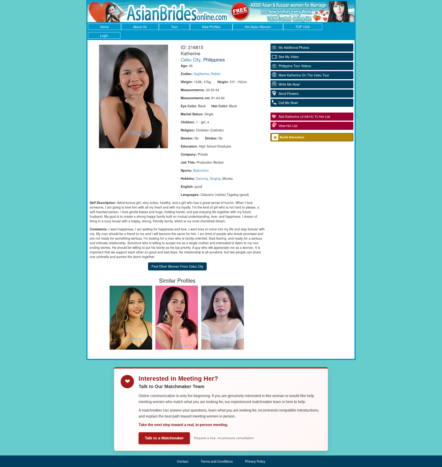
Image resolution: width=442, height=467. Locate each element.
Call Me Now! (288, 102)
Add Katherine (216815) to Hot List (304, 116)
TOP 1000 (302, 26)
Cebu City (191, 59)
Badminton (201, 170)
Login (104, 35)
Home (104, 26)
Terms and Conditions (217, 461)
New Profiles (211, 26)
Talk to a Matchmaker (164, 438)
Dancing (202, 178)
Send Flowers (289, 93)
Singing (215, 178)
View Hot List (288, 125)
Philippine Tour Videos (295, 66)
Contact (182, 461)
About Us (140, 26)
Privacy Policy (255, 461)
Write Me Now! (289, 84)
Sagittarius (201, 73)
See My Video (289, 56)
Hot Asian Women (258, 26)
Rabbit (215, 73)
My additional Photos (294, 47)
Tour (174, 26)
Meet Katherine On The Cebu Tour (304, 75)
